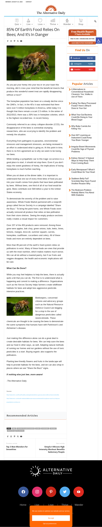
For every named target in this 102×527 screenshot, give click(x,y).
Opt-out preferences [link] (49, 524)
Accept (51, 518)
